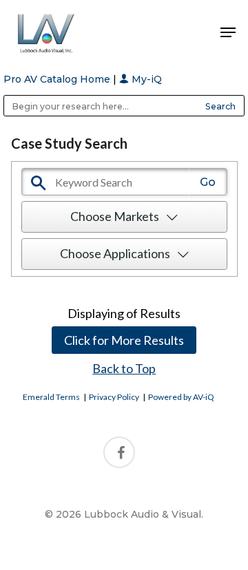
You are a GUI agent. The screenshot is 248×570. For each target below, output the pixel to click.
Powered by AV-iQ (181, 397)
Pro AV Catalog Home (58, 79)
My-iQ (145, 79)
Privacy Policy (114, 397)
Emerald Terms (51, 397)
